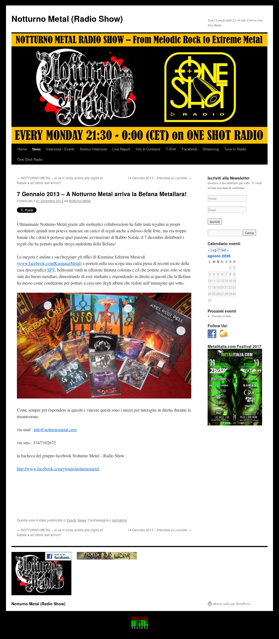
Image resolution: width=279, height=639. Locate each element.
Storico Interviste (93, 149)
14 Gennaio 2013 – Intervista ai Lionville (159, 177)
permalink (119, 520)
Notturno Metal (80, 200)
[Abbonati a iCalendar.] (219, 250)
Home (22, 149)
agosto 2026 (219, 255)
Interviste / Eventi (60, 149)
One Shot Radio (30, 159)
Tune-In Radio (235, 149)
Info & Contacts (148, 149)
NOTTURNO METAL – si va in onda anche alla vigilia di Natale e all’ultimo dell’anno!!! (60, 180)
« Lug (212, 250)
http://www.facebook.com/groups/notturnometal (58, 468)
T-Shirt (171, 149)
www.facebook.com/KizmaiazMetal (49, 263)
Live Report (121, 149)
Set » (225, 250)
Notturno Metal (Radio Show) (67, 18)
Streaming (211, 149)
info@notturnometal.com (55, 429)
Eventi (71, 520)
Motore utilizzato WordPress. (232, 603)
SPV (51, 270)
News (36, 149)
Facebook (189, 149)
